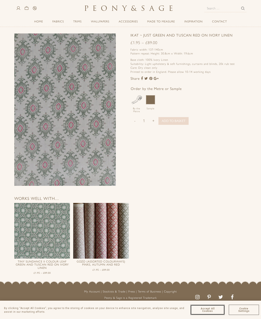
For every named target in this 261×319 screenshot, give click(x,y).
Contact (219, 21)
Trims (77, 21)
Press (131, 291)
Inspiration (193, 21)
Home (38, 21)
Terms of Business (149, 291)
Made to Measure (161, 21)
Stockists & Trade (114, 291)
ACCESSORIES (128, 21)
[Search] (243, 8)
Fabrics (58, 21)
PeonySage (130, 8)
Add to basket (173, 121)
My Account (92, 291)
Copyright (170, 291)
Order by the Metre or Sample (156, 88)
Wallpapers (100, 21)
